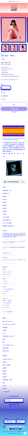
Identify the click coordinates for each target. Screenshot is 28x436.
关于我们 (4, 214)
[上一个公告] (2, 1)
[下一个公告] (25, 1)
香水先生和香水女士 (7, 220)
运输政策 (4, 205)
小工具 (4, 333)
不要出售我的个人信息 (7, 380)
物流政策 (14, 433)
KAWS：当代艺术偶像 (7, 223)
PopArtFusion (7, 431)
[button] (2, 7)
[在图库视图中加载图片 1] (5, 48)
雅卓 (3, 342)
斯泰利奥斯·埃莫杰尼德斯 (8, 226)
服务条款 (4, 202)
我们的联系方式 (6, 193)
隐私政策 (4, 211)
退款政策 (4, 208)
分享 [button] (3, 59)
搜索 (3, 383)
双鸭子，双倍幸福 (6, 365)
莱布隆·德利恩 (6, 348)
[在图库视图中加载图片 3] (23, 48)
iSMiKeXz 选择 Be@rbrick (8, 345)
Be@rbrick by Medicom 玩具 (9, 324)
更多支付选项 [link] (14, 112)
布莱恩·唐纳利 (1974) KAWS (8, 336)
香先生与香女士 (6, 351)
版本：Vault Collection (7, 321)
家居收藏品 (5, 327)
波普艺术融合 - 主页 (7, 190)
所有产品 (4, 199)
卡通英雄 (4, 330)
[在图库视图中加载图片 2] (14, 48)
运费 (9, 64)
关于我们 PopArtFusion (8, 359)
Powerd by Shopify (13, 431)
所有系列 (4, 196)
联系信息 (4, 362)
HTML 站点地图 (6, 217)
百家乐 (4, 339)
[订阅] (21, 400)
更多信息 (22, 181)
